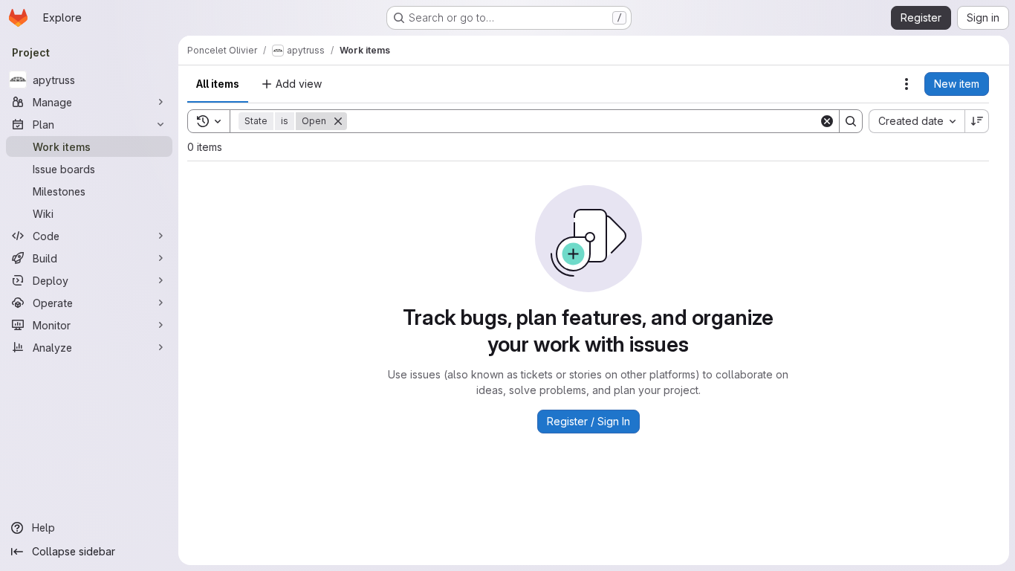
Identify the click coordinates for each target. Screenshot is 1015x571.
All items (217, 83)
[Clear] (827, 121)
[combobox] (916, 121)
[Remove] (338, 121)
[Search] (851, 121)
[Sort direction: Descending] (977, 121)
